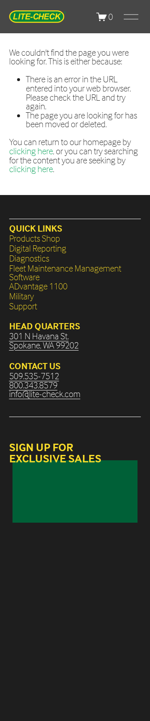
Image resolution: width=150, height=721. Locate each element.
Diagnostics (29, 258)
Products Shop (34, 238)
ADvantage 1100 (38, 286)
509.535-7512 (34, 376)
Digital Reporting (37, 248)
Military (21, 296)
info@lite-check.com (44, 394)
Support (23, 306)
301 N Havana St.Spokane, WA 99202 (44, 341)
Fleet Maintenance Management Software (65, 273)
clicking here (31, 151)
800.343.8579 (33, 385)
